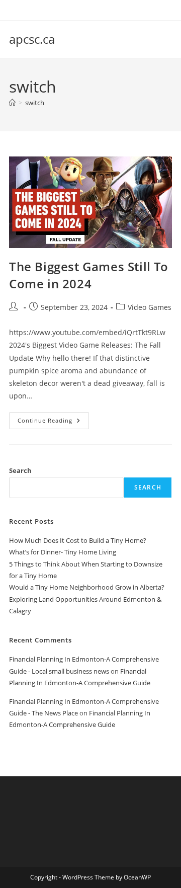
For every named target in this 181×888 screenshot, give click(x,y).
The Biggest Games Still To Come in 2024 (88, 275)
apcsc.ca (32, 39)
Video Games (149, 307)
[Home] (12, 102)
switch (34, 102)
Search (20, 470)
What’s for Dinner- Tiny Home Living (62, 551)
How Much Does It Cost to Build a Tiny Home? (77, 540)
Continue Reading (53, 422)
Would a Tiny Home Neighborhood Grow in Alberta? (86, 587)
